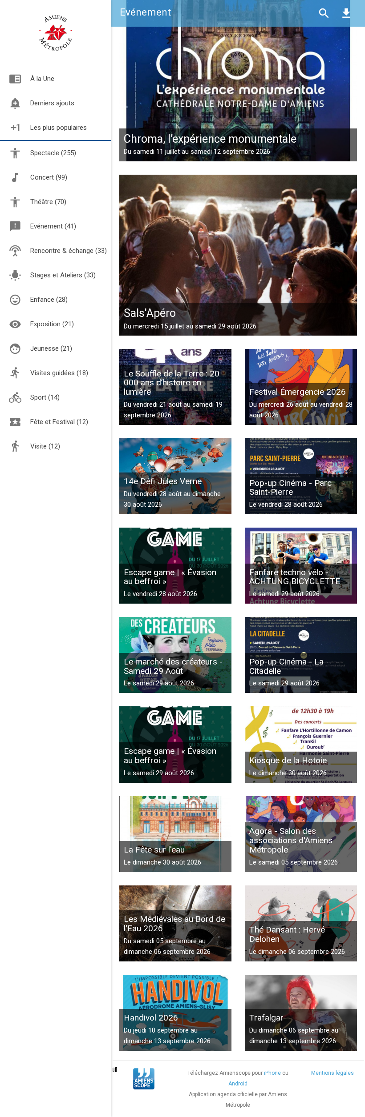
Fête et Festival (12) (59, 422)
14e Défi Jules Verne (163, 481)
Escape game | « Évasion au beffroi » (170, 577)
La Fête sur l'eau (154, 850)
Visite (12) (45, 446)
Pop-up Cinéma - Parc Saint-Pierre (290, 487)
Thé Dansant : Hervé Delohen (287, 934)
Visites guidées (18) (59, 373)
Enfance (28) (49, 300)
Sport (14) (45, 397)
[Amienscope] (144, 1078)
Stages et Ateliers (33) (63, 275)
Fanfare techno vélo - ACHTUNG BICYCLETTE (294, 577)
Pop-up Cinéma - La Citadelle (286, 666)
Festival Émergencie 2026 (297, 392)
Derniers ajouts (41, 103)
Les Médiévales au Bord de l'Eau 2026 (174, 923)
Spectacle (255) (53, 153)
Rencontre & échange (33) (68, 251)
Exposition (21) (52, 324)
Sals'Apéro (150, 313)
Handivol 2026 (151, 1018)
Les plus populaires (48, 127)
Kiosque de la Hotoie (288, 760)
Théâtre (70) (48, 202)
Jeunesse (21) (51, 348)
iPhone (272, 1073)
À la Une (31, 78)
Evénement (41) (53, 226)
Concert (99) (48, 177)
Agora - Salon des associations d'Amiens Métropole (291, 840)
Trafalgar (266, 1018)
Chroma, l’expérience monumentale (210, 138)
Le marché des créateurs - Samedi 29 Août (173, 666)
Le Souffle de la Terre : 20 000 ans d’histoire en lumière (171, 382)
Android (237, 1084)
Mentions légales (332, 1073)
